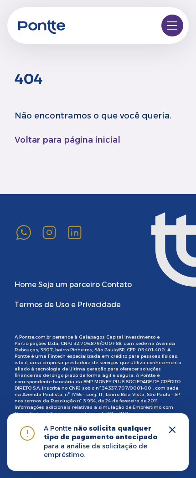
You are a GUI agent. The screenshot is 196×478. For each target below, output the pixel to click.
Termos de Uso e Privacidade (68, 304)
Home (25, 284)
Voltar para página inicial (67, 140)
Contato (117, 284)
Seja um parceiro (69, 284)
